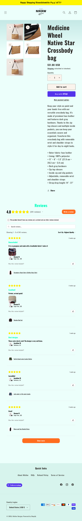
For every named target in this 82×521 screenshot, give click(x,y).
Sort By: (61, 232)
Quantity (51, 73)
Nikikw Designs (18, 516)
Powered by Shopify (29, 516)
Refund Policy (42, 475)
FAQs (33, 475)
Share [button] (52, 190)
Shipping (51, 68)
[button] (5, 12)
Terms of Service (57, 475)
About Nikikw (23, 475)
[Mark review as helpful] (73, 263)
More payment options (61, 100)
